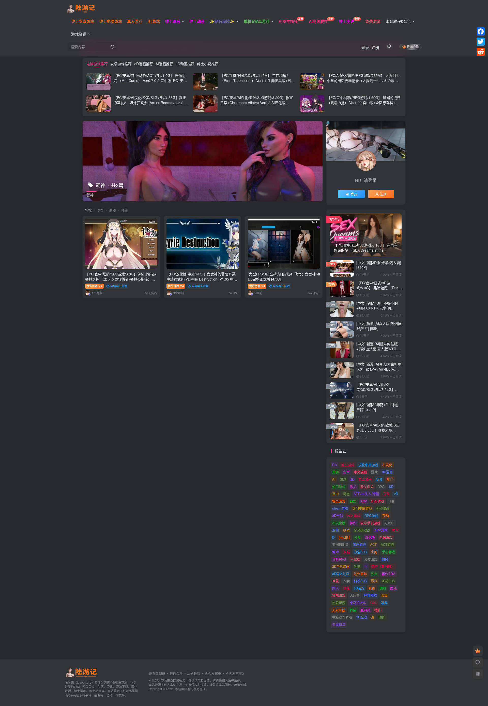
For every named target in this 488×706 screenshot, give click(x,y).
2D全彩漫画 (340, 566)
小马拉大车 (358, 602)
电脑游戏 (385, 537)
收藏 (124, 210)
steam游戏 (340, 508)
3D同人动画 (340, 573)
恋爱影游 (338, 602)
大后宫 (355, 595)
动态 (346, 493)
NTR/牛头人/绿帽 (366, 493)
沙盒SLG (360, 551)
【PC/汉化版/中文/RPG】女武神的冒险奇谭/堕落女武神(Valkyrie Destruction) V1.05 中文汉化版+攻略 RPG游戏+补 (201, 278)
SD (391, 486)
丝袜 (357, 566)
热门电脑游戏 (362, 508)
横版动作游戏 (342, 617)
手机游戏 (388, 551)
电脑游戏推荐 (97, 63)
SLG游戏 (377, 501)
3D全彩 (337, 515)
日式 (353, 501)
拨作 (377, 610)
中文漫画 (360, 471)
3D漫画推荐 (143, 63)
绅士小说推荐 (207, 63)
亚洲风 (365, 610)
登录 (365, 47)
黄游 (335, 471)
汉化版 (370, 537)
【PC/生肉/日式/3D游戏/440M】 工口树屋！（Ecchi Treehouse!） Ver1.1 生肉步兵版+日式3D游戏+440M (257, 80)
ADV (363, 501)
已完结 (355, 559)
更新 (100, 210)
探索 (346, 530)
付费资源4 (94, 286)
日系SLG (360, 580)
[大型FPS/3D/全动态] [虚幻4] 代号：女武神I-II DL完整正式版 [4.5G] (284, 276)
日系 (386, 493)
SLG (343, 479)
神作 (353, 522)
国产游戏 (359, 544)
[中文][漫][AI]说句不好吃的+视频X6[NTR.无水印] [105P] (377, 308)
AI (334, 479)
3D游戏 (359, 588)
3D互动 (361, 617)
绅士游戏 (347, 464)
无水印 (389, 522)
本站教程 (193, 673)
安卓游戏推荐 (121, 63)
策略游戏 (338, 595)
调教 (382, 588)
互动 (385, 515)
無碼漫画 (365, 479)
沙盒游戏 (370, 559)
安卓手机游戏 (370, 522)
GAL (373, 602)
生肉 (374, 551)
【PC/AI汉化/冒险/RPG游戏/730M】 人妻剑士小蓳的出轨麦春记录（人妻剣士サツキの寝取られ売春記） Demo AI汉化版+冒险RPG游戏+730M (363, 83)
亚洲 (335, 530)
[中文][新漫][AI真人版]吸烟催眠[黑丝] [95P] (378, 326)
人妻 (346, 580)
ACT (373, 544)
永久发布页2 (234, 673)
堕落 (346, 588)
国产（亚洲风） (382, 566)
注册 (375, 47)
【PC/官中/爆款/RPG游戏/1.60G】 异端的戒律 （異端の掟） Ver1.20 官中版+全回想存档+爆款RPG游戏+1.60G (364, 102)
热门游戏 (338, 486)
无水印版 (338, 610)
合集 (384, 595)
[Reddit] (481, 52)
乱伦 (372, 588)
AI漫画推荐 (164, 63)
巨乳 (335, 580)
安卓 (346, 471)
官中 (335, 493)
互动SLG (388, 580)
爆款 (374, 580)
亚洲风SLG (340, 544)
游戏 (374, 471)
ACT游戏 (387, 544)
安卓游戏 (338, 501)
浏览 (112, 210)
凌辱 (384, 602)
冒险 (335, 551)
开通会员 (413, 46)
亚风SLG (338, 624)
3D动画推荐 (185, 63)
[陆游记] (80, 8)
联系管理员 (157, 673)
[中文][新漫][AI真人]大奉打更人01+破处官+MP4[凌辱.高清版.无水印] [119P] (378, 369)
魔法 (393, 588)
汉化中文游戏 (368, 464)
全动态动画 (362, 530)
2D (396, 493)
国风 (385, 559)
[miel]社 (344, 537)
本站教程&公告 (398, 21)
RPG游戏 (371, 515)
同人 (335, 588)
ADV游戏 (381, 530)
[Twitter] (481, 42)
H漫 (391, 501)
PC (334, 464)
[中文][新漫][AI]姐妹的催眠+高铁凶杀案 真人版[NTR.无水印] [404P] (378, 348)
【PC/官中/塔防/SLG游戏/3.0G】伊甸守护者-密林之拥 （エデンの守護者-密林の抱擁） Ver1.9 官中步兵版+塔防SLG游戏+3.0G (120, 278)
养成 (353, 610)
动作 (381, 617)
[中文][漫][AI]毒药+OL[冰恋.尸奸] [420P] (378, 407)
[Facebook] (481, 31)
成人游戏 (353, 515)
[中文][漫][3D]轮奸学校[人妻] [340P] (378, 265)
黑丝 (395, 530)
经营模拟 (370, 595)
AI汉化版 (338, 522)
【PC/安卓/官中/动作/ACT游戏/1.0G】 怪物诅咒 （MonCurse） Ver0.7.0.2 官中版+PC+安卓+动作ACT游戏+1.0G (150, 80)
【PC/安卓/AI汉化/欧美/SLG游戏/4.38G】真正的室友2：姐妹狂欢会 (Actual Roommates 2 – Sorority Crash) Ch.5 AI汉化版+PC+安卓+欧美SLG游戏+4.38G (150, 105)
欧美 (353, 486)
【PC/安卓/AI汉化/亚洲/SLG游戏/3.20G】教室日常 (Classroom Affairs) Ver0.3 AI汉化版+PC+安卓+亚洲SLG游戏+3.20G (256, 102)
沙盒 (357, 537)
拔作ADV (388, 573)
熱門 (390, 479)
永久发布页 (213, 673)
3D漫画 (387, 471)
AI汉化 (387, 464)
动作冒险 (360, 573)
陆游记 (188, 689)
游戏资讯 (78, 34)
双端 (346, 551)
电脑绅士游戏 (118, 286)
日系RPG (339, 559)
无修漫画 (382, 508)
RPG (381, 486)
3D (352, 479)
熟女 (374, 573)
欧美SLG (366, 486)
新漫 (379, 479)
